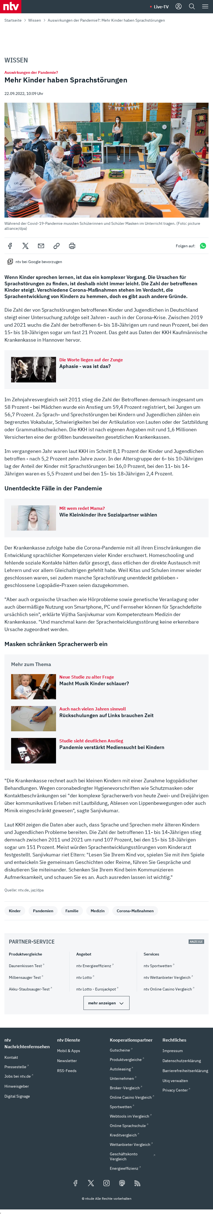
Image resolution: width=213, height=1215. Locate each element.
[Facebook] (10, 245)
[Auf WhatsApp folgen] (203, 245)
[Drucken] (72, 245)
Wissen (34, 20)
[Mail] (41, 245)
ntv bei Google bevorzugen (39, 261)
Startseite (13, 20)
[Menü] (205, 6)
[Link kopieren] (56, 245)
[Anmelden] (178, 6)
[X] (25, 245)
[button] (106, 167)
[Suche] (192, 6)
